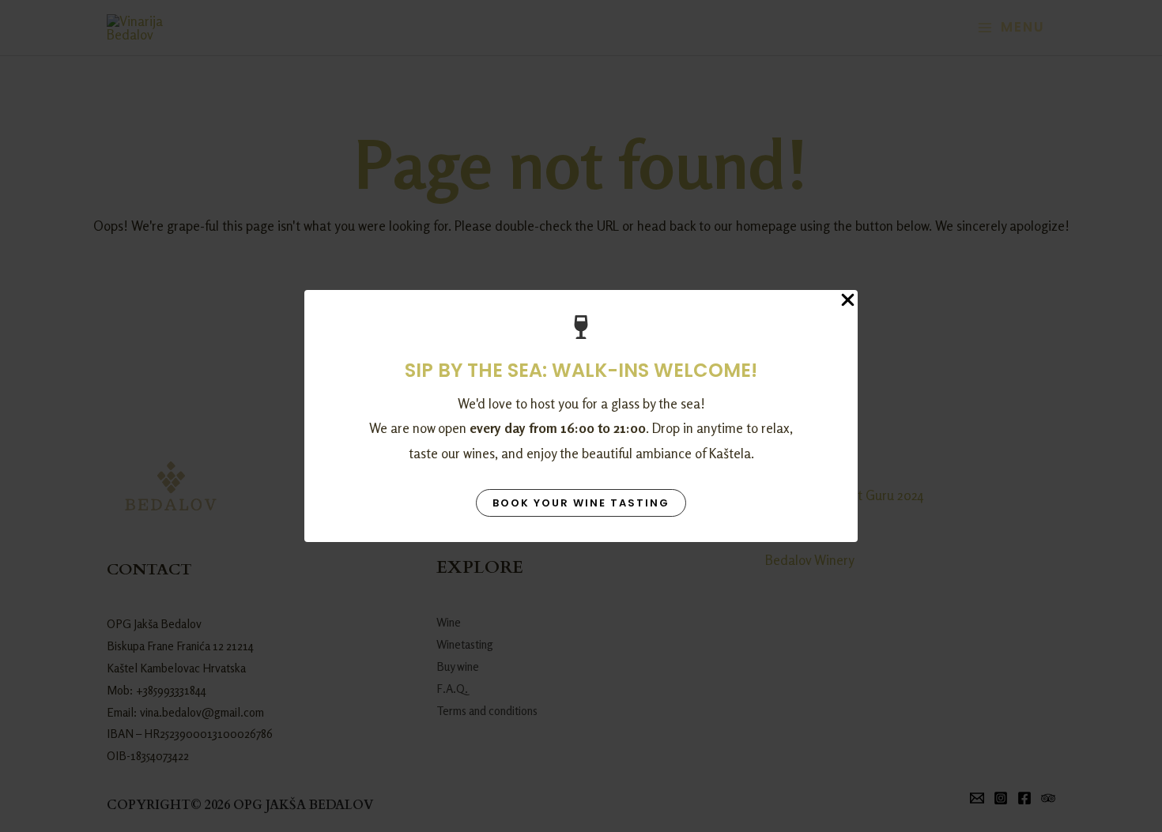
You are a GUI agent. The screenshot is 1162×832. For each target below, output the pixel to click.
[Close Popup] (848, 300)
